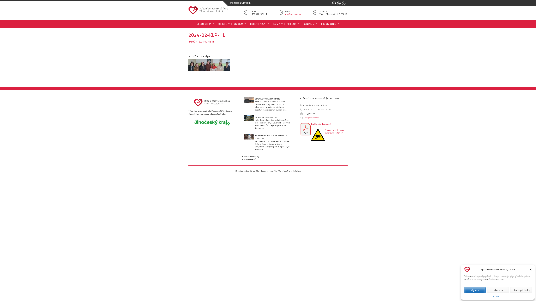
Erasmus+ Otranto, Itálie (267, 99)
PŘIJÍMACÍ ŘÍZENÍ (258, 24)
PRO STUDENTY (328, 24)
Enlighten (297, 171)
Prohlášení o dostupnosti (321, 123)
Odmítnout (498, 290)
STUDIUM (238, 24)
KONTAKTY (308, 24)
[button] (530, 269)
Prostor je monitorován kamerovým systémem (334, 131)
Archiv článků (250, 159)
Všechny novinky (251, 156)
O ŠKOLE (222, 24)
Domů (192, 41)
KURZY (276, 24)
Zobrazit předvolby (521, 290)
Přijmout (475, 290)
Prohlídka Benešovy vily (267, 117)
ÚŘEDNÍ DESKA (204, 24)
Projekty (291, 24)
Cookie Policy (496, 296)
